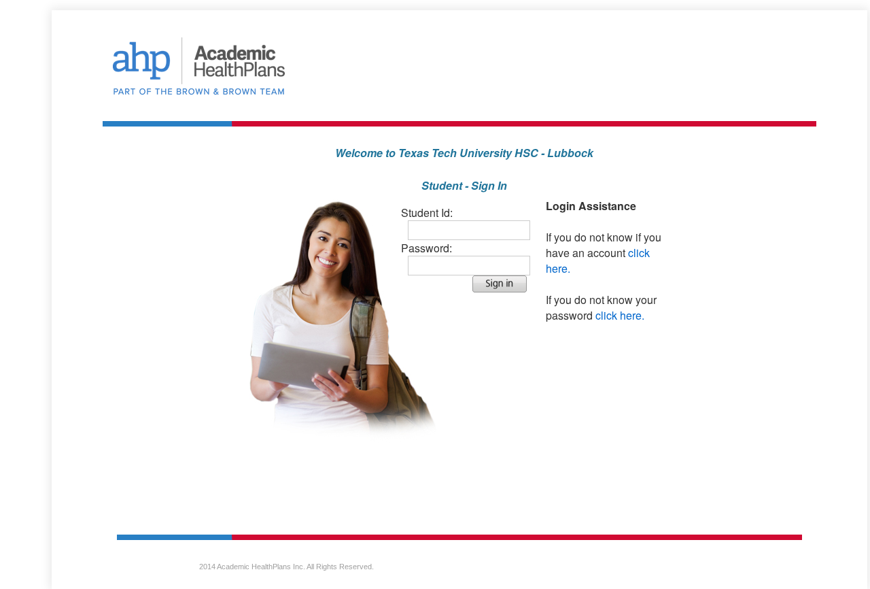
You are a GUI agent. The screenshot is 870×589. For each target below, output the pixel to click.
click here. (619, 315)
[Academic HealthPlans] (459, 68)
